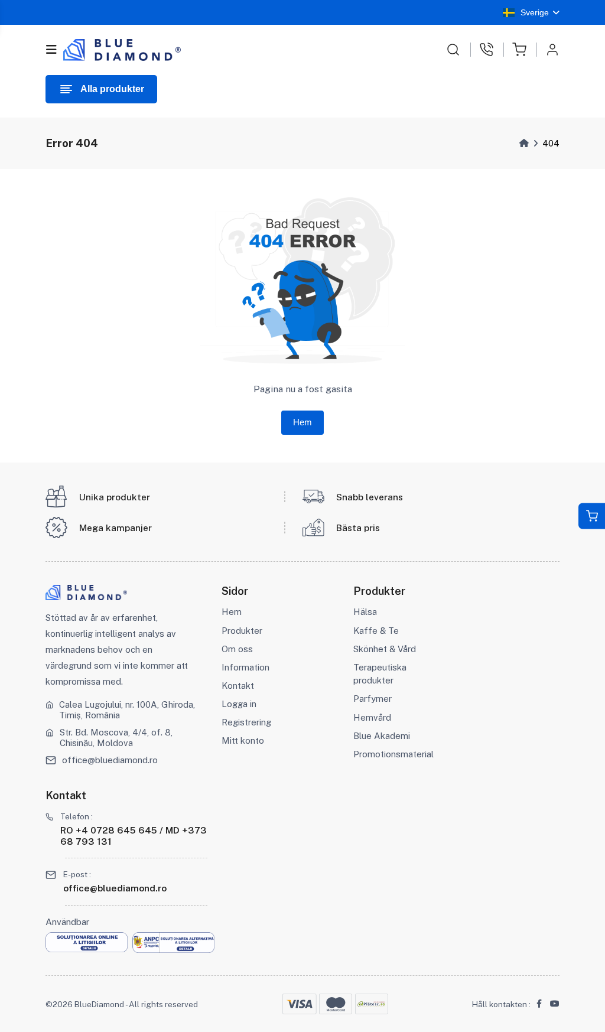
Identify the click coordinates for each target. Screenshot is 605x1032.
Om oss (237, 649)
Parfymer (372, 699)
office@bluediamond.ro (110, 760)
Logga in (239, 704)
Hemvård (372, 717)
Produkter (242, 631)
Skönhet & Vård (384, 649)
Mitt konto (243, 740)
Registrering (246, 722)
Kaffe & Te (376, 631)
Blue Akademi (381, 736)
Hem (302, 422)
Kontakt (238, 686)
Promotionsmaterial (393, 754)
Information (245, 667)
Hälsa (365, 612)
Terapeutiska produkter (379, 673)
